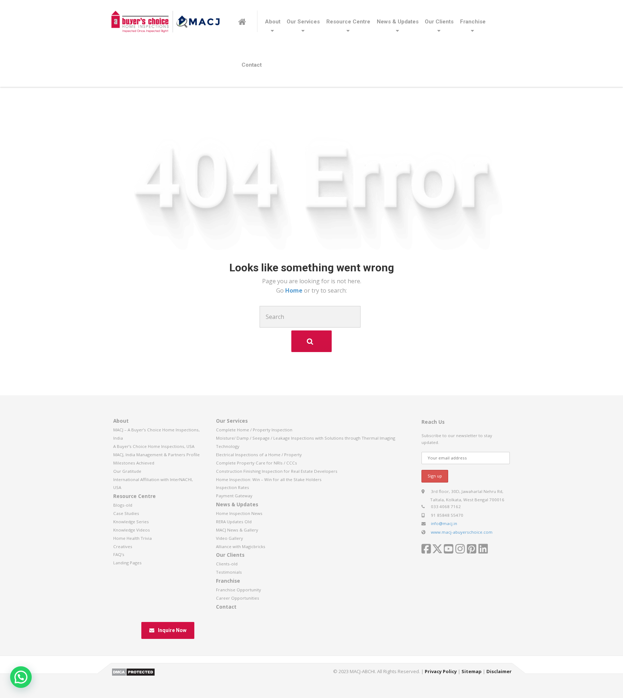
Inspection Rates (232, 487)
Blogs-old (122, 505)
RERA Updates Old (234, 521)
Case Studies (126, 513)
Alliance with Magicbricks (240, 546)
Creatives (122, 546)
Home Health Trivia (132, 538)
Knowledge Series (131, 521)
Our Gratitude (127, 471)
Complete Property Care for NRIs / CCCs (256, 463)
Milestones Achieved (133, 463)
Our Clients (439, 21)
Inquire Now (172, 630)
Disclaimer (499, 671)
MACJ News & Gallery (237, 530)
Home (294, 290)
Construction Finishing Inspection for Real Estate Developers (276, 471)
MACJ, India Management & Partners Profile (156, 454)
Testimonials (229, 572)
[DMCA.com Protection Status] (133, 671)
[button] (21, 677)
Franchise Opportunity (238, 589)
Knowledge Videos (131, 530)
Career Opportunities (237, 598)
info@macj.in (444, 523)
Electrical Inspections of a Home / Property (259, 454)
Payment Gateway (234, 495)
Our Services (303, 21)
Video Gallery (229, 538)
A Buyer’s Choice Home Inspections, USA (153, 446)
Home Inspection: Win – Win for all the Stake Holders (269, 479)
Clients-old (227, 563)
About (272, 21)
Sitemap (471, 671)
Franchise (473, 21)
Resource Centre (348, 21)
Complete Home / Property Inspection (254, 429)
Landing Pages (127, 562)
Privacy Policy (441, 671)
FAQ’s (118, 554)
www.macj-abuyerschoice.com (461, 532)
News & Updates (398, 21)
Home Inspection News (239, 513)
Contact (252, 65)
